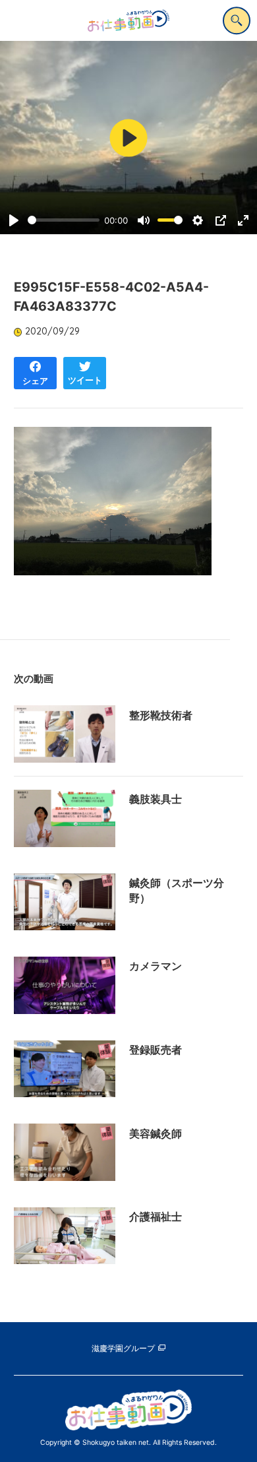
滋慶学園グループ (123, 1348)
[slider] (64, 220)
